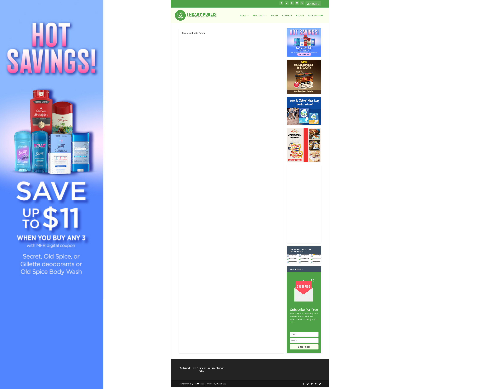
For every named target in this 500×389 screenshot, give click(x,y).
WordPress (221, 384)
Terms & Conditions (206, 368)
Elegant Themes (197, 384)
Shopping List (315, 15)
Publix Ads (258, 15)
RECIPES (300, 15)
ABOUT (274, 15)
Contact (287, 15)
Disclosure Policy (187, 368)
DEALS (243, 15)
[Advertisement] (304, 204)
